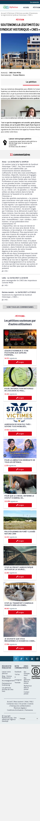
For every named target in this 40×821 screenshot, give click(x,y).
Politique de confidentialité (20, 706)
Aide (26, 701)
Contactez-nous (12, 704)
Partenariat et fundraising (7, 684)
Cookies (30, 704)
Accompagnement (8, 680)
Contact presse (26, 693)
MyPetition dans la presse (28, 687)
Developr (5, 721)
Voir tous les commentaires (20, 307)
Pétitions (11, 13)
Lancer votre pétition (6, 672)
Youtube (17, 682)
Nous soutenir (18, 701)
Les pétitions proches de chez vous (7, 689)
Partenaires (29, 710)
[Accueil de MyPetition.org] (10, 7)
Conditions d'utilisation (15, 710)
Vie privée (22, 704)
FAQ (31, 701)
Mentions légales (20, 708)
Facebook (18, 672)
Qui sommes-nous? (27, 673)
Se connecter (34, 2)
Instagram (18, 680)
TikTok (17, 674)
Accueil (26, 7)
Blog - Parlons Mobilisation (7, 677)
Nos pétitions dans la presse (27, 680)
